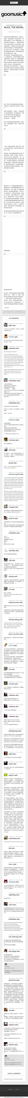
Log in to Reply (19, 323)
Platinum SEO (13, 1097)
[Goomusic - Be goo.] (14, 19)
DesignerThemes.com (23, 1093)
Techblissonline (21, 1097)
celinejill (11, 684)
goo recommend (10, 25)
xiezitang (12, 882)
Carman (11, 337)
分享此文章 (6, 307)
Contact (17, 1089)
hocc (19, 31)
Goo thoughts (18, 25)
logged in (12, 1079)
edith (10, 905)
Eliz (10, 589)
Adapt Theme (14, 1093)
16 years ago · (12, 323)
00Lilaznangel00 (14, 474)
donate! (10, 1089)
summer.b (12, 420)
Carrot (11, 645)
